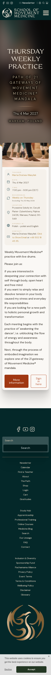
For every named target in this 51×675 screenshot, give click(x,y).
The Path (25, 481)
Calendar (25, 467)
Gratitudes (25, 499)
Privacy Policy (25, 572)
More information (16, 381)
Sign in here (39, 381)
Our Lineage (25, 538)
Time (14, 187)
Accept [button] (31, 669)
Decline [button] (8, 669)
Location (17, 205)
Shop (25, 486)
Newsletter (28, 2)
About (25, 476)
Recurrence (18, 195)
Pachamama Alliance (25, 567)
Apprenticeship (26, 515)
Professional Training (25, 520)
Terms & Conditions (25, 581)
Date (14, 180)
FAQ (26, 542)
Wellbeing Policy (25, 586)
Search (25, 533)
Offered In (18, 224)
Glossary (25, 595)
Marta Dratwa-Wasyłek (24, 175)
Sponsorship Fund (25, 563)
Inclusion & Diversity (25, 558)
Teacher (16, 172)
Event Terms (25, 576)
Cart (25, 495)
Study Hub (25, 511)
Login (25, 490)
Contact (17, 231)
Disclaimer (25, 590)
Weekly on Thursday (22, 197)
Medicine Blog (25, 529)
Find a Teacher (25, 472)
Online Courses (25, 524)
